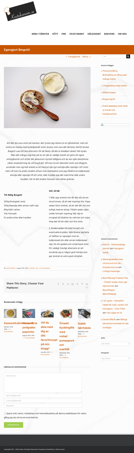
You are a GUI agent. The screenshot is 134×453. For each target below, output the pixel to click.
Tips (36, 268)
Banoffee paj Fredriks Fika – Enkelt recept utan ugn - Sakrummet (116, 282)
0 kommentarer (45, 268)
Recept (32, 268)
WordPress (50, 449)
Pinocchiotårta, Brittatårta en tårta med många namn (115, 75)
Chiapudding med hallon (115, 86)
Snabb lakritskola (84, 325)
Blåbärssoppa (109, 92)
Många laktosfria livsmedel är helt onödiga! (116, 323)
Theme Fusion (60, 449)
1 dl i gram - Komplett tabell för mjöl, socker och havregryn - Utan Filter (115, 305)
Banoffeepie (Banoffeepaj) (109, 292)
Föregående (74, 57)
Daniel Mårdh (10, 268)
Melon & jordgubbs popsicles (28, 327)
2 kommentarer (47, 353)
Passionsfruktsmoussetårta (20, 323)
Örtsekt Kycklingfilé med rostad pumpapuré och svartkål (66, 336)
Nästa (85, 57)
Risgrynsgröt (109, 99)
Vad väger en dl (114, 313)
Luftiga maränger (111, 271)
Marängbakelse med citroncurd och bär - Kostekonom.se (113, 263)
